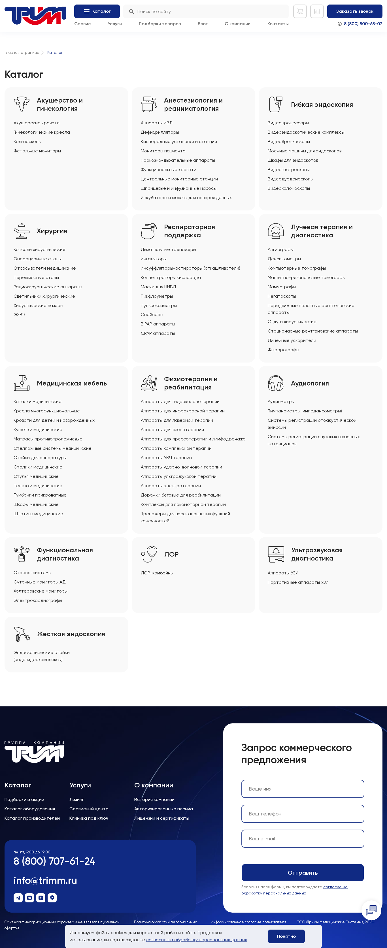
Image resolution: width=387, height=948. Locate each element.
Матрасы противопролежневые (48, 439)
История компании (154, 799)
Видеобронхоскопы (289, 141)
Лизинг (76, 799)
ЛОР (171, 554)
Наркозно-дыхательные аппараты (178, 160)
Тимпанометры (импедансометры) (305, 411)
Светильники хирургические (44, 296)
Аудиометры (281, 401)
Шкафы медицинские (36, 504)
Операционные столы (37, 258)
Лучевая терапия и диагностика (322, 231)
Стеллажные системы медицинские (53, 448)
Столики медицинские (38, 467)
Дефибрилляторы (160, 132)
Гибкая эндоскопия (322, 104)
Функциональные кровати (168, 169)
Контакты (278, 23)
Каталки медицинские (37, 401)
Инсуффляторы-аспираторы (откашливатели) (190, 268)
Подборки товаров (160, 23)
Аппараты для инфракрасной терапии (183, 411)
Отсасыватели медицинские (45, 268)
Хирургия (52, 231)
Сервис (82, 23)
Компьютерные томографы (297, 268)
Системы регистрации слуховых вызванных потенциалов (314, 440)
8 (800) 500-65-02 (363, 23)
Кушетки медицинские (38, 429)
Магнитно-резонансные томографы (306, 277)
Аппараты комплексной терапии (176, 448)
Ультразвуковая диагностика (317, 554)
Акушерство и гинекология (60, 104)
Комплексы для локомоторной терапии (183, 504)
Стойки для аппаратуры (40, 457)
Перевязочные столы (36, 277)
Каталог (18, 785)
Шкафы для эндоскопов (293, 160)
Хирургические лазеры (38, 305)
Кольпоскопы (27, 141)
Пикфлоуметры (157, 296)
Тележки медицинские (38, 485)
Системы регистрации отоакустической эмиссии (312, 423)
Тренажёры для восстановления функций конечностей (185, 517)
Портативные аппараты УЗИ (298, 582)
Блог (203, 23)
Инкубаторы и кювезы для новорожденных (186, 197)
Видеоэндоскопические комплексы (306, 132)
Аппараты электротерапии (171, 485)
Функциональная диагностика (65, 554)
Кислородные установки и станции (179, 141)
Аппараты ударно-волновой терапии (181, 467)
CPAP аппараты (158, 333)
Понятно (286, 936)
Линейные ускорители (292, 340)
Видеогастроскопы (289, 169)
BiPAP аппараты (158, 324)
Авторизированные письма (163, 808)
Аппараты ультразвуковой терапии (178, 476)
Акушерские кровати (36, 122)
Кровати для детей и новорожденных (54, 420)
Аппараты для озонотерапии (172, 429)
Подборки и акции (24, 799)
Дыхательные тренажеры (168, 249)
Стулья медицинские (36, 476)
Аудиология (310, 383)
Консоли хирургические (39, 249)
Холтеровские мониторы (40, 591)
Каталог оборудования (30, 808)
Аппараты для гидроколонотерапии (180, 401)
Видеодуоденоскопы (290, 179)
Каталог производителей (32, 818)
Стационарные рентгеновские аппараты (313, 331)
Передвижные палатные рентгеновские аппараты (311, 309)
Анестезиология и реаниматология (193, 104)
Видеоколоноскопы (289, 188)
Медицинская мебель (72, 383)
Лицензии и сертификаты (161, 818)
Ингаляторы (154, 258)
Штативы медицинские (38, 513)
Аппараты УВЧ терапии (166, 457)
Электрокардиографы (38, 600)
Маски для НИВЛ (158, 286)
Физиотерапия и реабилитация (191, 383)
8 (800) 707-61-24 (54, 861)
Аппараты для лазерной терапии (177, 420)
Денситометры (284, 258)
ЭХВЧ (19, 314)
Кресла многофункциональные (47, 411)
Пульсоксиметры (159, 305)
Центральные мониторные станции (179, 179)
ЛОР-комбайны (157, 573)
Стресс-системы (32, 572)
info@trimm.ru (45, 880)
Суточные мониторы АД (40, 582)
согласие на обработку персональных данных (196, 939)
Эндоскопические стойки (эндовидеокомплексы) (42, 656)
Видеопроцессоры (288, 122)
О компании (237, 23)
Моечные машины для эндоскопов (304, 151)
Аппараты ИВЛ (157, 122)
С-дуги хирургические (292, 321)
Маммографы (282, 286)
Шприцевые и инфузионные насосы (178, 188)
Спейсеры (152, 314)
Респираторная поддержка (189, 231)
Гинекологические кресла (42, 132)
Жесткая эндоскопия (71, 634)
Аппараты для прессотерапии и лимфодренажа (193, 439)
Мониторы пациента (163, 151)
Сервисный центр (89, 808)
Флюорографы (283, 349)
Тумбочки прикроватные (40, 495)
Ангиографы (281, 249)
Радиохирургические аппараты (48, 286)
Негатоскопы (282, 296)
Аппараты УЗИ (283, 573)
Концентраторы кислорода (171, 277)
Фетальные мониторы (37, 151)
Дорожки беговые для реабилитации (181, 495)
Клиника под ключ (88, 818)
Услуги (115, 23)
